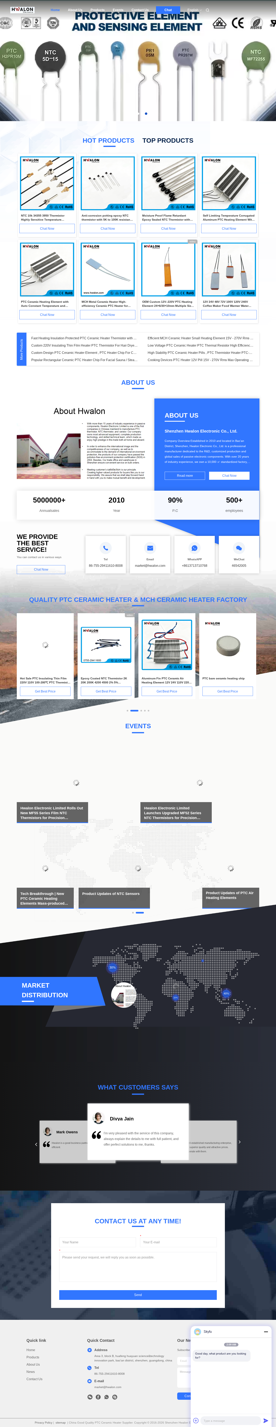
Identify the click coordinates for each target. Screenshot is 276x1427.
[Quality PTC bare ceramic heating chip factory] (106, 644)
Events (118, 10)
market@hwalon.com (107, 1387)
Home (55, 10)
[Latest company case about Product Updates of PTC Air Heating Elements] (230, 868)
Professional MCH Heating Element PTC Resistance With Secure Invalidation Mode (84, 345)
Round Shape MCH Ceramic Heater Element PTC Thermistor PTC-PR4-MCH (201, 345)
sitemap (61, 1422)
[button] (36, 1144)
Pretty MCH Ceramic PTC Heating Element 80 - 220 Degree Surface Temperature (201, 338)
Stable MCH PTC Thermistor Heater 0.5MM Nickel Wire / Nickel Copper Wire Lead (84, 338)
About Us (75, 10)
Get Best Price (45, 691)
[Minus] (265, 1331)
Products (98, 10)
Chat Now (47, 228)
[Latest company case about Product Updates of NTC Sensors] (138, 868)
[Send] (266, 1420)
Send (138, 1295)
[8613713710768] (106, 1398)
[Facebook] (98, 1398)
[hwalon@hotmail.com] (115, 1398)
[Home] (22, 10)
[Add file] (196, 1420)
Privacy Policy (43, 1422)
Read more (185, 475)
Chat (168, 10)
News (30, 1372)
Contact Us (140, 10)
